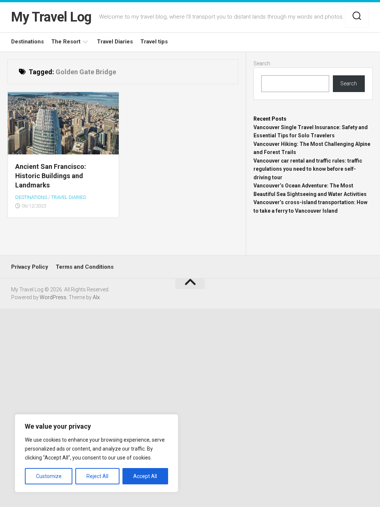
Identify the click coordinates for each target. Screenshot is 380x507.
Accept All (145, 476)
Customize (49, 476)
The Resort (66, 41)
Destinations (27, 41)
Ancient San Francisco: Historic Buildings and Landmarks (50, 176)
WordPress (53, 297)
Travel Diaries (115, 41)
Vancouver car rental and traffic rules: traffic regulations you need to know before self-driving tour (307, 169)
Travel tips (154, 41)
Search (261, 63)
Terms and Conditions (85, 267)
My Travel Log (51, 17)
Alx (96, 297)
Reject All (97, 476)
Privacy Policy (29, 267)
